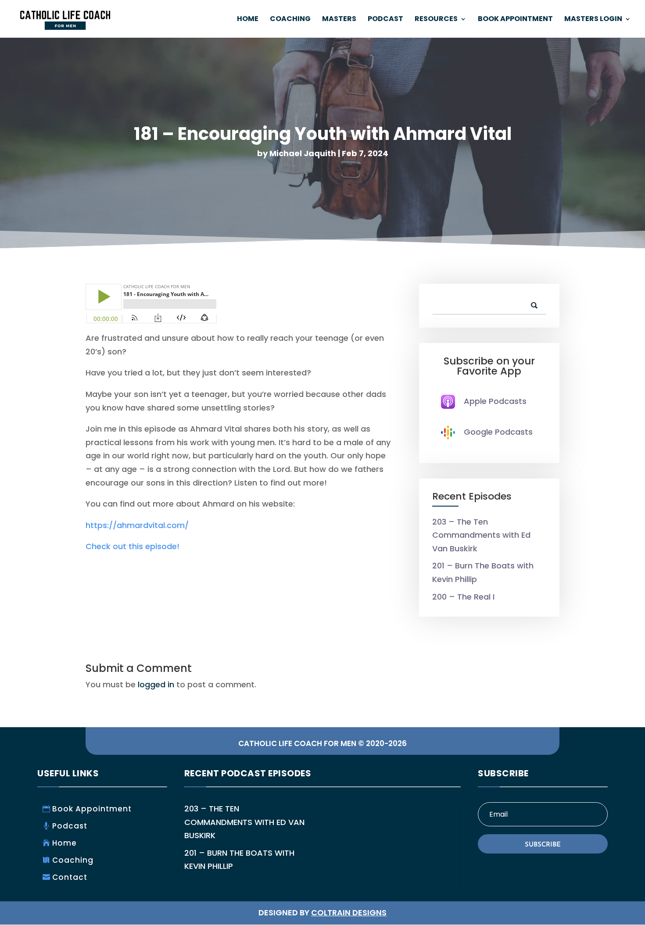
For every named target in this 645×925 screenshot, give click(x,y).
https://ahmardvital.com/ (137, 525)
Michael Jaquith (302, 153)
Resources (436, 20)
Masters (339, 20)
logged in (156, 684)
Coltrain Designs (349, 912)
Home (247, 20)
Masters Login (593, 20)
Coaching (290, 20)
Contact (69, 877)
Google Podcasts (498, 431)
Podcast (385, 20)
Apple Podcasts (495, 401)
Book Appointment (515, 20)
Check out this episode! (132, 546)
